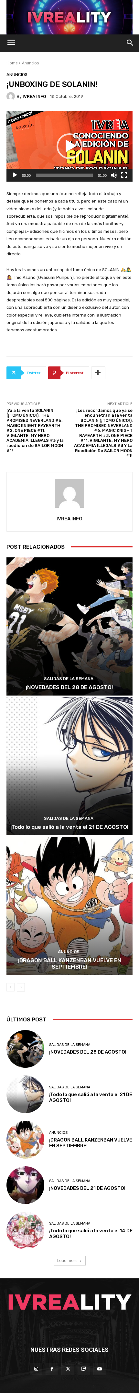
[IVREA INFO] (11, 96)
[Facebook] (52, 1369)
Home (12, 63)
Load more (67, 1260)
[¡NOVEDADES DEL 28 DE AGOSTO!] (69, 626)
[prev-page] (10, 987)
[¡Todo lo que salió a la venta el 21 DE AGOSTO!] (69, 766)
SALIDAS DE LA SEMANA (68, 679)
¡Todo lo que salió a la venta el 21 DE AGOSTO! (69, 827)
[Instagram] (36, 1369)
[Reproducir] (15, 175)
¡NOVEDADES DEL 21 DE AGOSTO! (87, 1188)
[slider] (64, 175)
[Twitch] (84, 1369)
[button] (69, 146)
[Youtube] (99, 1369)
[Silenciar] (114, 175)
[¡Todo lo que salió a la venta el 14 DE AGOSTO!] (25, 1230)
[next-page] (21, 987)
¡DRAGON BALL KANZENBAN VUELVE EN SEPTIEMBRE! (69, 963)
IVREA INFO (34, 96)
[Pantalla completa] (124, 175)
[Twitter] (67, 1369)
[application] (69, 146)
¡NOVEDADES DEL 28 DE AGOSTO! (69, 687)
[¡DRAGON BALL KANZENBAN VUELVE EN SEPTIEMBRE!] (69, 906)
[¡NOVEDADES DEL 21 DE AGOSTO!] (25, 1185)
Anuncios (30, 63)
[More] (98, 372)
